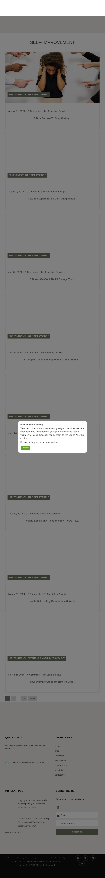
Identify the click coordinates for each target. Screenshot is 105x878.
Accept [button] (26, 448)
